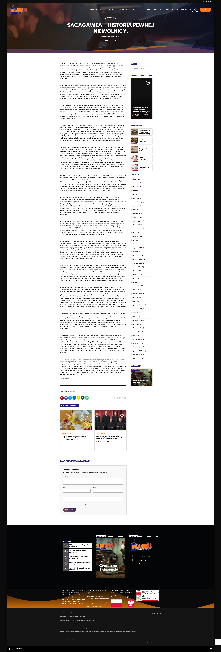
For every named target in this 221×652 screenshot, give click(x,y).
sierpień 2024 (137, 267)
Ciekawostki (110, 18)
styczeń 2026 (137, 202)
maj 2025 (136, 232)
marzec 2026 (137, 194)
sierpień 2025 (137, 221)
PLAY (205, 10)
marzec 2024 (137, 286)
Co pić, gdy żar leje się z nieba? (74, 436)
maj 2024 (136, 278)
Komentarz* (66, 476)
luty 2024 (136, 290)
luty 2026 (136, 198)
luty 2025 (136, 244)
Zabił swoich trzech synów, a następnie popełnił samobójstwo (142, 109)
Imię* (64, 487)
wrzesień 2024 (137, 263)
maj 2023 (136, 324)
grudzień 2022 (137, 343)
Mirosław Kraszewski (142, 141)
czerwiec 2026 (137, 183)
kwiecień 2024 (137, 282)
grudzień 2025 (137, 206)
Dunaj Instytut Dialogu (143, 149)
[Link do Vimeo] (19, 10)
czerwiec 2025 (137, 229)
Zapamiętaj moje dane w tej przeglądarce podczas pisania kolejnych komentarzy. (89, 504)
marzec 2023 (137, 332)
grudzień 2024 (137, 251)
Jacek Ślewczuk (144, 167)
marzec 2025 (137, 240)
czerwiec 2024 (137, 274)
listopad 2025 (137, 209)
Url (64, 495)
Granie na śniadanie (141, 380)
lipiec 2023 (136, 316)
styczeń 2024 (137, 293)
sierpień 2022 (137, 358)
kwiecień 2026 (137, 190)
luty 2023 (136, 335)
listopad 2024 (137, 255)
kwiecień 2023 (137, 328)
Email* (95, 487)
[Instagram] (208, 1)
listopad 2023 (137, 301)
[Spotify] (206, 1)
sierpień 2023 (137, 313)
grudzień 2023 (137, 297)
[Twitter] (204, 1)
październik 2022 (138, 351)
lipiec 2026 (136, 179)
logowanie (70, 639)
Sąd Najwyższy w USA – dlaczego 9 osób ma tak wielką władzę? (110, 437)
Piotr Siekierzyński (155, 643)
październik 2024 (138, 259)
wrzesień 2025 (137, 217)
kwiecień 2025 (137, 236)
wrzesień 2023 (137, 309)
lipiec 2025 (136, 225)
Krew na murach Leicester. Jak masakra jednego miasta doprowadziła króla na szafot (144, 134)
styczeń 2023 (137, 339)
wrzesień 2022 (137, 355)
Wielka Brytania (138, 104)
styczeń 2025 (137, 248)
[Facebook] (210, 1)
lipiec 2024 (136, 271)
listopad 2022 (137, 347)
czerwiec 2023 (137, 320)
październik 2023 (138, 305)
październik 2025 (138, 213)
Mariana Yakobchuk (142, 158)
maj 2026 (136, 186)
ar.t (74, 391)
